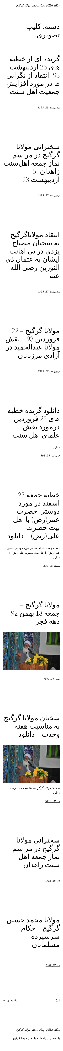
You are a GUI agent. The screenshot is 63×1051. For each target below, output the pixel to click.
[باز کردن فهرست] (5, 5)
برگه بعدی (10, 1000)
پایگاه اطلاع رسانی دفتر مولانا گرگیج (38, 5)
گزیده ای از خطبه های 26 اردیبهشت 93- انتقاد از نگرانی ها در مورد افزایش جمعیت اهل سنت (33, 75)
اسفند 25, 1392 (51, 565)
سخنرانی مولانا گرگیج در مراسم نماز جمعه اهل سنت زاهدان (36, 852)
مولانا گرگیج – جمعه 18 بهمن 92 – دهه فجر (33, 613)
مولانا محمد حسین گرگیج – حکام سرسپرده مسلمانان (33, 932)
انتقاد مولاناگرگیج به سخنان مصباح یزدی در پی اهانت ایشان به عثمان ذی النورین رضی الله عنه (32, 255)
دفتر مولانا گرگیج (23, 1038)
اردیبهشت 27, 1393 (49, 195)
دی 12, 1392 (53, 965)
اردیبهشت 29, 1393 (49, 107)
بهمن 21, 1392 (52, 678)
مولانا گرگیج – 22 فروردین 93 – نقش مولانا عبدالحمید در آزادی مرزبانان (32, 343)
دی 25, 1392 (52, 880)
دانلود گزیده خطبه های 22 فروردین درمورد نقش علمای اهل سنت (33, 422)
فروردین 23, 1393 (49, 455)
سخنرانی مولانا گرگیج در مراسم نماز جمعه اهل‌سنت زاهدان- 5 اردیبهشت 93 (31, 163)
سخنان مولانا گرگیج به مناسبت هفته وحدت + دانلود (32, 726)
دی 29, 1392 (52, 801)
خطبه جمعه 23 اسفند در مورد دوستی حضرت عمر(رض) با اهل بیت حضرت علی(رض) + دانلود (33, 515)
